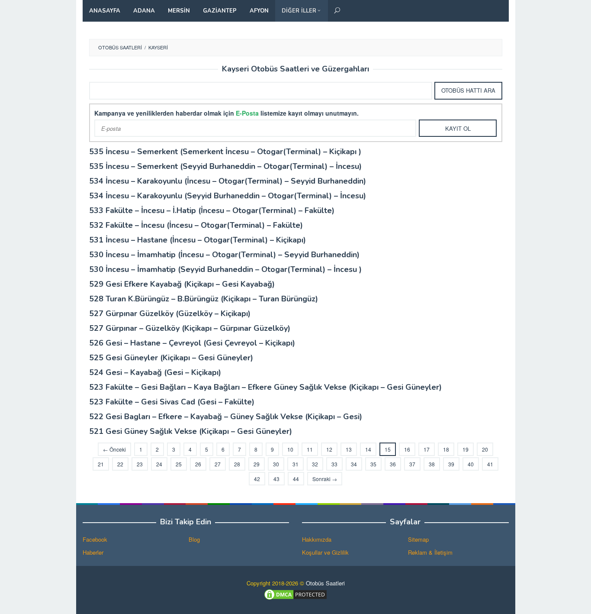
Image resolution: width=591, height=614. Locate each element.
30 (276, 464)
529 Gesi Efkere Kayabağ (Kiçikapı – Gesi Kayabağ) (182, 284)
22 (120, 464)
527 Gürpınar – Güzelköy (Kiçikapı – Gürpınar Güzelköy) (189, 328)
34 (354, 464)
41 (490, 464)
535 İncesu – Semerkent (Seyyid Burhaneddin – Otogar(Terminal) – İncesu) (225, 166)
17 (427, 449)
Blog (194, 539)
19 (466, 449)
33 (334, 464)
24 (159, 464)
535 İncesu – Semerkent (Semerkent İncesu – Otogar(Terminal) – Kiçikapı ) (225, 151)
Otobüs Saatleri (325, 583)
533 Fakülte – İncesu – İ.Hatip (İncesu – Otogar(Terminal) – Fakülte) (211, 210)
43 (276, 478)
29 (257, 464)
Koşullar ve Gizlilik (325, 552)
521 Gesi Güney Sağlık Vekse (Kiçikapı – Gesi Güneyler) (190, 431)
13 (349, 449)
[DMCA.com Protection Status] (295, 593)
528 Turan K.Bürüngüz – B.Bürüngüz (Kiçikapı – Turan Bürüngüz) (203, 299)
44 (296, 478)
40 (471, 464)
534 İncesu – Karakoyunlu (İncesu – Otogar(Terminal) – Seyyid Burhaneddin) (227, 181)
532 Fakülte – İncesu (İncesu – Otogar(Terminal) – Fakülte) (196, 225)
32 (315, 464)
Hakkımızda (316, 539)
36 (393, 464)
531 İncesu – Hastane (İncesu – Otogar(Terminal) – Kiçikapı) (197, 240)
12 (329, 449)
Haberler (93, 552)
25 (179, 464)
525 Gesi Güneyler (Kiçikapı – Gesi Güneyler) (171, 357)
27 (218, 464)
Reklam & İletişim (430, 552)
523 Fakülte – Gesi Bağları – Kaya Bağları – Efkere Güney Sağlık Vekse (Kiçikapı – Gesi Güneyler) (265, 387)
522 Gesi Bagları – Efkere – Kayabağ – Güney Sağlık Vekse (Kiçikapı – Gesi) (225, 416)
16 (407, 449)
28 (237, 464)
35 (373, 464)
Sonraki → (324, 478)
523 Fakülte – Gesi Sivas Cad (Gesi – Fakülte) (171, 402)
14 (368, 449)
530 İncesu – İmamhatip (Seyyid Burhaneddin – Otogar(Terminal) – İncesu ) (225, 269)
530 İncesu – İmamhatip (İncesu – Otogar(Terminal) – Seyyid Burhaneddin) (224, 254)
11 (310, 449)
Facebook (95, 539)
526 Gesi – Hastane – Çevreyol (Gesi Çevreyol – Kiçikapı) (192, 343)
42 (257, 478)
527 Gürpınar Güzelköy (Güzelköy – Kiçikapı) (170, 313)
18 (446, 449)
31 (295, 464)
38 (432, 464)
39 (451, 464)
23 (140, 464)
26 (198, 464)
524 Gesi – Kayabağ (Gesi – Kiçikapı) (155, 372)
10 (290, 449)
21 (101, 464)
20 (485, 449)
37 (412, 464)
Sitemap (418, 539)
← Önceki (114, 449)
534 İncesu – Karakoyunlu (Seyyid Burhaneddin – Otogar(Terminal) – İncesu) (227, 196)
